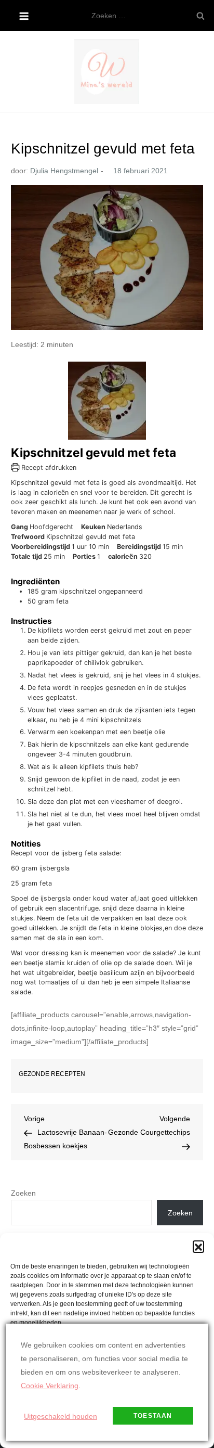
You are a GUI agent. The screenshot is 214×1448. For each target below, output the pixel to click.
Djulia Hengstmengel (64, 170)
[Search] (200, 15)
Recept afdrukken (47, 467)
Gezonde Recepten (52, 1074)
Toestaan (152, 1415)
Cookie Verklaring (49, 1385)
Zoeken (23, 1193)
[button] (198, 1246)
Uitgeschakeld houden (60, 1416)
